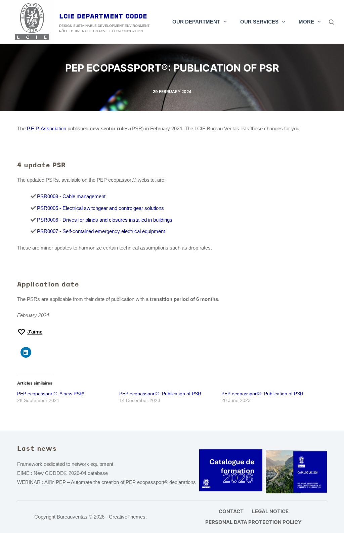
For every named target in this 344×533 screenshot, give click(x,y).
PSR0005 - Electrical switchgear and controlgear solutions (100, 208)
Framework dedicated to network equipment (65, 464)
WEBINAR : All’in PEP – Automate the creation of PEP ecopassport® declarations (106, 482)
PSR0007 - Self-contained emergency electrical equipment (101, 231)
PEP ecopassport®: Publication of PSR (160, 393)
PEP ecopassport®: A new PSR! (50, 393)
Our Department (196, 22)
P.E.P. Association (46, 128)
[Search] (331, 22)
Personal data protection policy (253, 522)
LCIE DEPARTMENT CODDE (103, 17)
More (306, 22)
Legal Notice (270, 511)
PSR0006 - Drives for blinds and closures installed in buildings (104, 220)
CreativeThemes (127, 517)
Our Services (259, 22)
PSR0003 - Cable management (71, 196)
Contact (231, 511)
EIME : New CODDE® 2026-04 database (62, 473)
